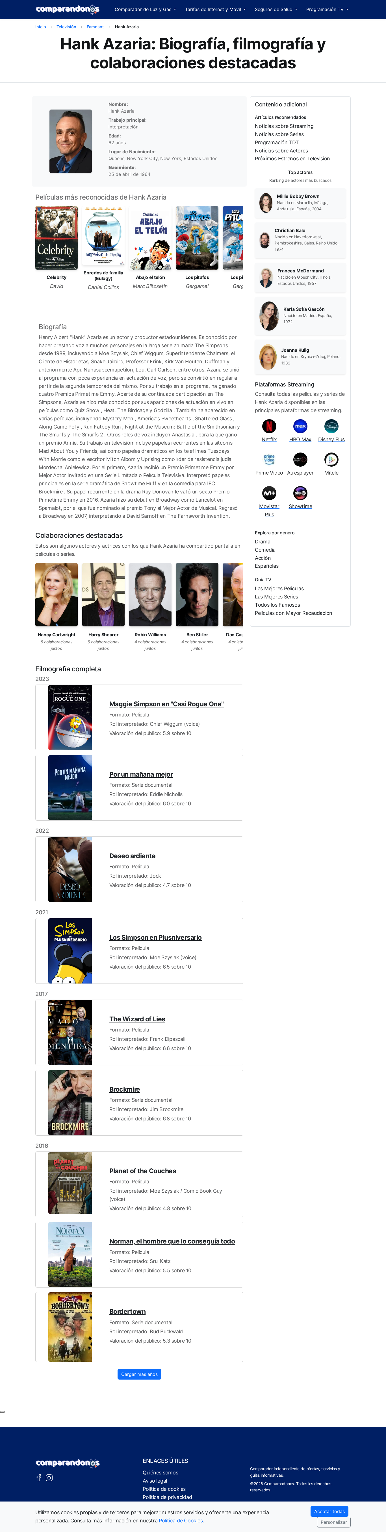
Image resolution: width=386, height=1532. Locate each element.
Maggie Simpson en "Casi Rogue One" (166, 704)
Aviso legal (155, 1481)
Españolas (267, 566)
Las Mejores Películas (279, 588)
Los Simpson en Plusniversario (155, 937)
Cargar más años (139, 1374)
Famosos (96, 26)
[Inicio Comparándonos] (67, 9)
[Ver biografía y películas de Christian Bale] (264, 240)
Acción (263, 558)
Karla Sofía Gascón (304, 309)
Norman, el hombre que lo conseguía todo (172, 1241)
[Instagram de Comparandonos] (49, 1477)
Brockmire (124, 1089)
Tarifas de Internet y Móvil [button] (213, 9)
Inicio (40, 26)
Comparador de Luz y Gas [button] (144, 9)
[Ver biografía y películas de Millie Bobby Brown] (265, 203)
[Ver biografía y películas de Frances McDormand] (266, 277)
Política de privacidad (167, 1497)
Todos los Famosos (277, 605)
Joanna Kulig (295, 350)
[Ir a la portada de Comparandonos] (67, 1463)
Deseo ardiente (132, 856)
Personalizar (334, 1522)
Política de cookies (164, 1489)
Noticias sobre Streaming (284, 126)
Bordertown (127, 1311)
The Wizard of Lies (137, 1019)
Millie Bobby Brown (298, 196)
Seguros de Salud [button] (274, 9)
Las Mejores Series (276, 597)
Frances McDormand (300, 271)
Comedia (265, 550)
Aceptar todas (329, 1511)
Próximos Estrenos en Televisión (292, 158)
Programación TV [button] (325, 9)
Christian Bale (290, 230)
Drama (262, 542)
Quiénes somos (160, 1473)
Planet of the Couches (142, 1171)
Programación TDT (277, 142)
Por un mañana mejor (141, 774)
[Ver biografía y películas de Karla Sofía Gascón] (269, 315)
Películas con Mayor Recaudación (293, 613)
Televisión (66, 26)
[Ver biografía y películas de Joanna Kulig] (268, 356)
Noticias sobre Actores (281, 151)
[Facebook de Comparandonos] (38, 1477)
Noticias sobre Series (279, 134)
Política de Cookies (181, 1521)
